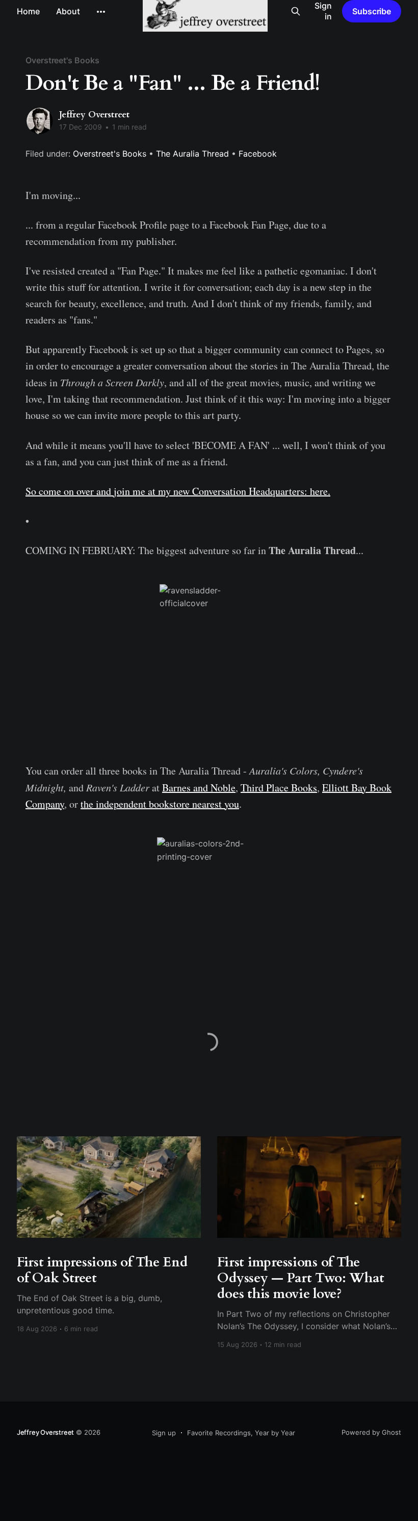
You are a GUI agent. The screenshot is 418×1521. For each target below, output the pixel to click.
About (68, 11)
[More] (101, 11)
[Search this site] (295, 11)
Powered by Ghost (371, 1432)
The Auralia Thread (192, 153)
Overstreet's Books (62, 60)
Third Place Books (279, 787)
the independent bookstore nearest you (160, 804)
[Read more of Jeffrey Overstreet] (39, 121)
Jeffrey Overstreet (94, 114)
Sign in (323, 11)
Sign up (164, 1433)
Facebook (258, 153)
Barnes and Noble (199, 787)
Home (28, 11)
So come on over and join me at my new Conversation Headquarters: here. (177, 491)
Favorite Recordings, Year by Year (241, 1433)
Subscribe (371, 11)
